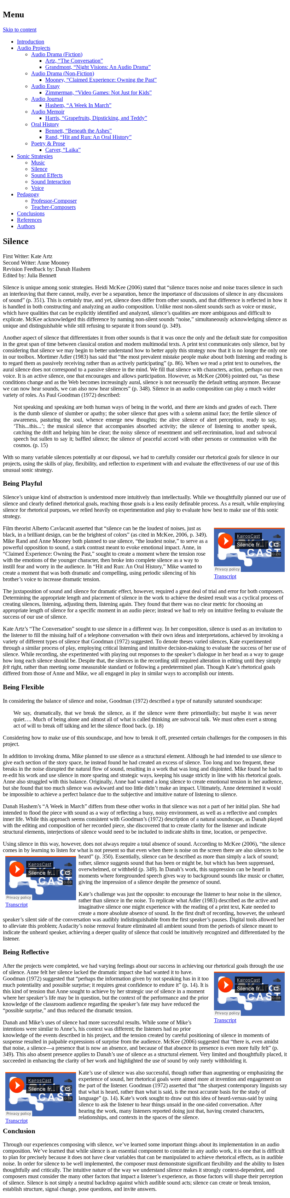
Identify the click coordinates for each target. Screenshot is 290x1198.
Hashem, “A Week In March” (78, 105)
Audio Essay (45, 86)
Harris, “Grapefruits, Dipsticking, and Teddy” (96, 118)
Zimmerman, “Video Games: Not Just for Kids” (98, 92)
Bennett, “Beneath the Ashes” (78, 131)
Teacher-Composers (53, 207)
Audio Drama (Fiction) (56, 54)
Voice (37, 188)
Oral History (45, 124)
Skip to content (19, 30)
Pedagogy (28, 194)
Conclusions (31, 213)
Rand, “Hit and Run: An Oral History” (88, 137)
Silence (39, 169)
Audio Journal (47, 99)
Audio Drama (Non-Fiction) (62, 73)
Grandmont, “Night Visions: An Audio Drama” (98, 67)
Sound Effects (47, 175)
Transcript (225, 576)
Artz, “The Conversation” (74, 61)
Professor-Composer (54, 201)
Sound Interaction (51, 182)
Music (38, 163)
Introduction (30, 42)
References (29, 220)
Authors (26, 226)
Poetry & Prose (48, 143)
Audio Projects (33, 48)
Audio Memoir (47, 112)
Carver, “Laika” (63, 150)
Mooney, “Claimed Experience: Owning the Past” (101, 80)
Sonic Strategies (35, 156)
